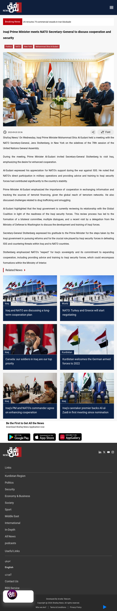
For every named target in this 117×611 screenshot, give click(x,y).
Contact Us (11, 581)
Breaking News (12, 21)
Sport (8, 509)
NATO (18, 47)
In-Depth (10, 529)
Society (9, 502)
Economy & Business (17, 496)
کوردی (8, 575)
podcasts (10, 543)
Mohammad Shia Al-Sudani (47, 47)
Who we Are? (41, 607)
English (9, 568)
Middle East (12, 516)
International (12, 523)
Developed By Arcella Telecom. (58, 599)
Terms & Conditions (58, 607)
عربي (8, 561)
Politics (9, 47)
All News (10, 536)
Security (10, 489)
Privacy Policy (76, 607)
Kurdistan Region (15, 475)
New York (28, 47)
